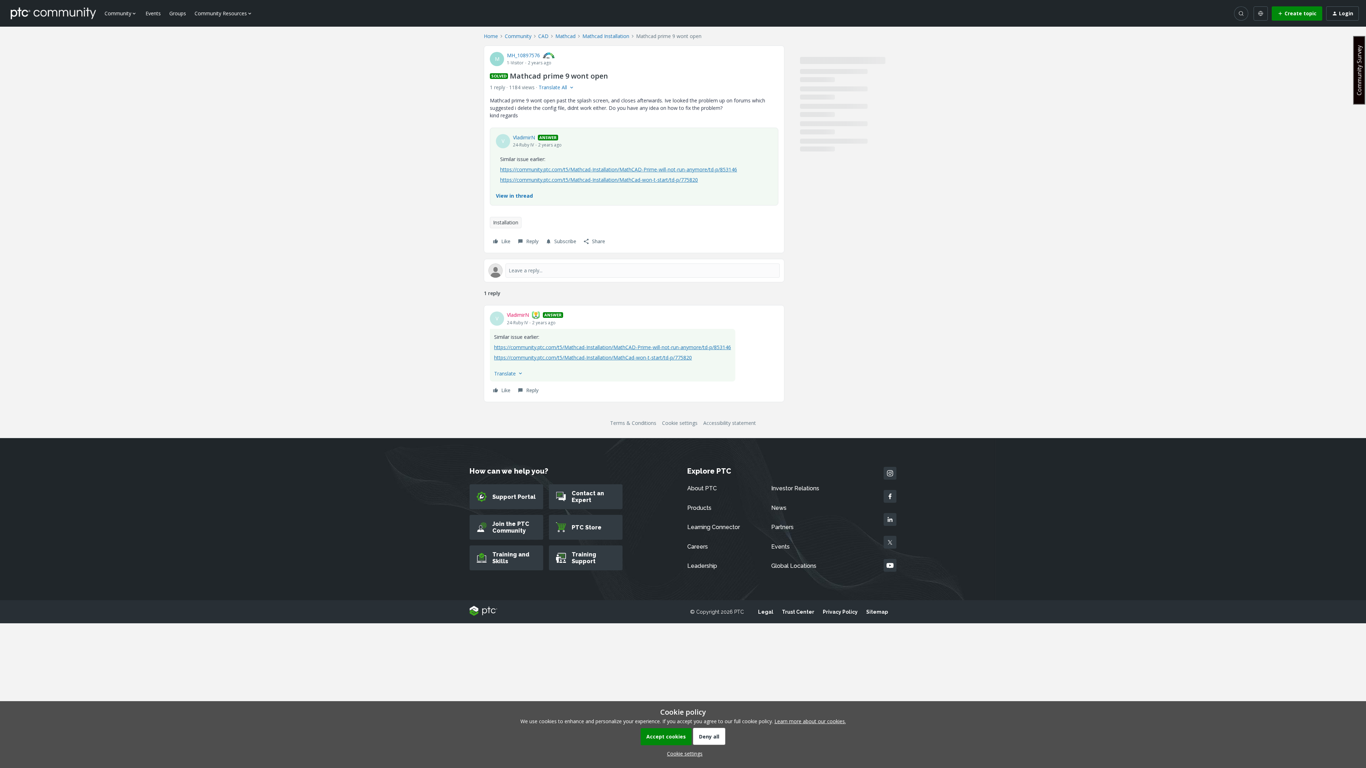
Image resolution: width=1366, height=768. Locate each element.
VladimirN (524, 137)
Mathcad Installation (605, 36)
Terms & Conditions (633, 423)
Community (518, 36)
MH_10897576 (523, 55)
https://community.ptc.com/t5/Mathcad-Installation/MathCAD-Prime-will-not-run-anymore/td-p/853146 (618, 169)
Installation (505, 222)
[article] (634, 353)
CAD (543, 36)
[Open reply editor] (634, 270)
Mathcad (565, 36)
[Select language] (1261, 13)
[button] (1297, 13)
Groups (177, 13)
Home (491, 36)
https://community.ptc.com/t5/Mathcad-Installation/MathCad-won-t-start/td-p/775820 (599, 179)
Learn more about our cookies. (810, 721)
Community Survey (1359, 70)
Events (153, 13)
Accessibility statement (729, 423)
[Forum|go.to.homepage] (53, 13)
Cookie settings (680, 423)
